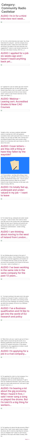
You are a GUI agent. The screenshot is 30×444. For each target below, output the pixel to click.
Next (27, 439)
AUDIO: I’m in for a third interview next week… (13, 17)
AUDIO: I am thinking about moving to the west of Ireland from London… (15, 234)
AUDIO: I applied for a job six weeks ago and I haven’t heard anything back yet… (14, 57)
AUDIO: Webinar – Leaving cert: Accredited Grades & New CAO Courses (14, 103)
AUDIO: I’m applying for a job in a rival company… (14, 352)
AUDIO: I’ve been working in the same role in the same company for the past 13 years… (15, 271)
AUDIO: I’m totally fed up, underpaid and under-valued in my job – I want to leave (14, 191)
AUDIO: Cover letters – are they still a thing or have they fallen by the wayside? (13, 150)
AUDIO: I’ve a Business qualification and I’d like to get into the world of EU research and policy (15, 312)
